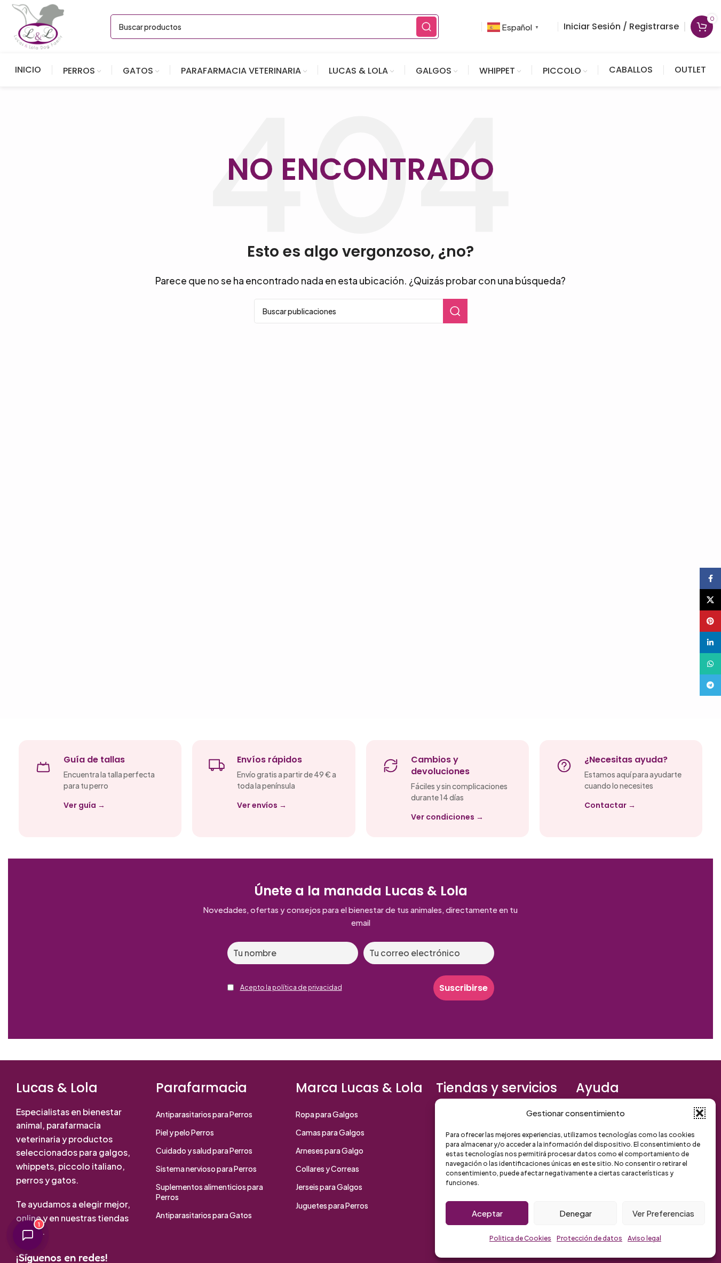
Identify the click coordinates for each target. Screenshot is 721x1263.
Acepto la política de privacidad (291, 987)
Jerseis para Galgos (329, 1186)
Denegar (575, 1213)
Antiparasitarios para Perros (204, 1114)
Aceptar (487, 1213)
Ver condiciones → (447, 817)
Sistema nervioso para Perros (206, 1168)
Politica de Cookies (520, 1238)
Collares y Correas (327, 1168)
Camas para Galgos (330, 1132)
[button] (699, 1113)
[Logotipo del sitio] (38, 25)
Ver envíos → (262, 805)
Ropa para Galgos (327, 1114)
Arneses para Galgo (329, 1150)
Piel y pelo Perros (185, 1132)
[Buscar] (426, 27)
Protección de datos (589, 1238)
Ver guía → (84, 805)
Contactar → (610, 805)
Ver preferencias (663, 1213)
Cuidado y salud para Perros (204, 1150)
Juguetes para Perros (332, 1205)
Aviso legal (644, 1238)
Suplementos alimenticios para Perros (209, 1191)
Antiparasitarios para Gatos (204, 1215)
